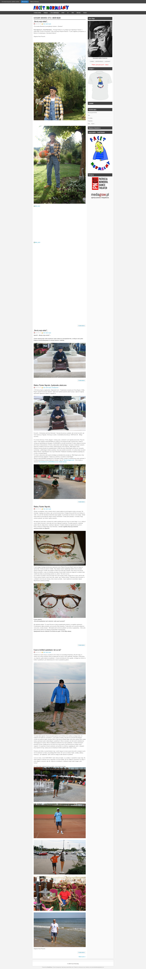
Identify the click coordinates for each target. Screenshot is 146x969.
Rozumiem (25, 1)
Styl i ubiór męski (55, 12)
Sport (63, 12)
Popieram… (91, 121)
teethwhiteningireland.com (98, 967)
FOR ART (85, 12)
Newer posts (82, 956)
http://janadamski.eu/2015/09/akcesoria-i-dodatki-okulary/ (53, 461)
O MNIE (92, 61)
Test (89, 115)
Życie (73, 12)
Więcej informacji (34, 1)
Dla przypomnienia (92, 112)
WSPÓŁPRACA (99, 61)
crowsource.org (81, 967)
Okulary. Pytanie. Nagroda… (42, 506)
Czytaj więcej (81, 325)
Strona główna (37, 12)
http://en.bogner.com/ (69, 460)
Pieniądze (46, 12)
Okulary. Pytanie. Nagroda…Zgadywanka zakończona (50, 385)
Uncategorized (55, 387)
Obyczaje (79, 12)
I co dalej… (90, 118)
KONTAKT (107, 61)
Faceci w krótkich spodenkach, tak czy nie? (47, 650)
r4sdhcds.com (88, 967)
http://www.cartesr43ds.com (67, 967)
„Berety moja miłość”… (41, 21)
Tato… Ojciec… (92, 123)
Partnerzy (91, 175)
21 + (68, 12)
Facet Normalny (75, 963)
